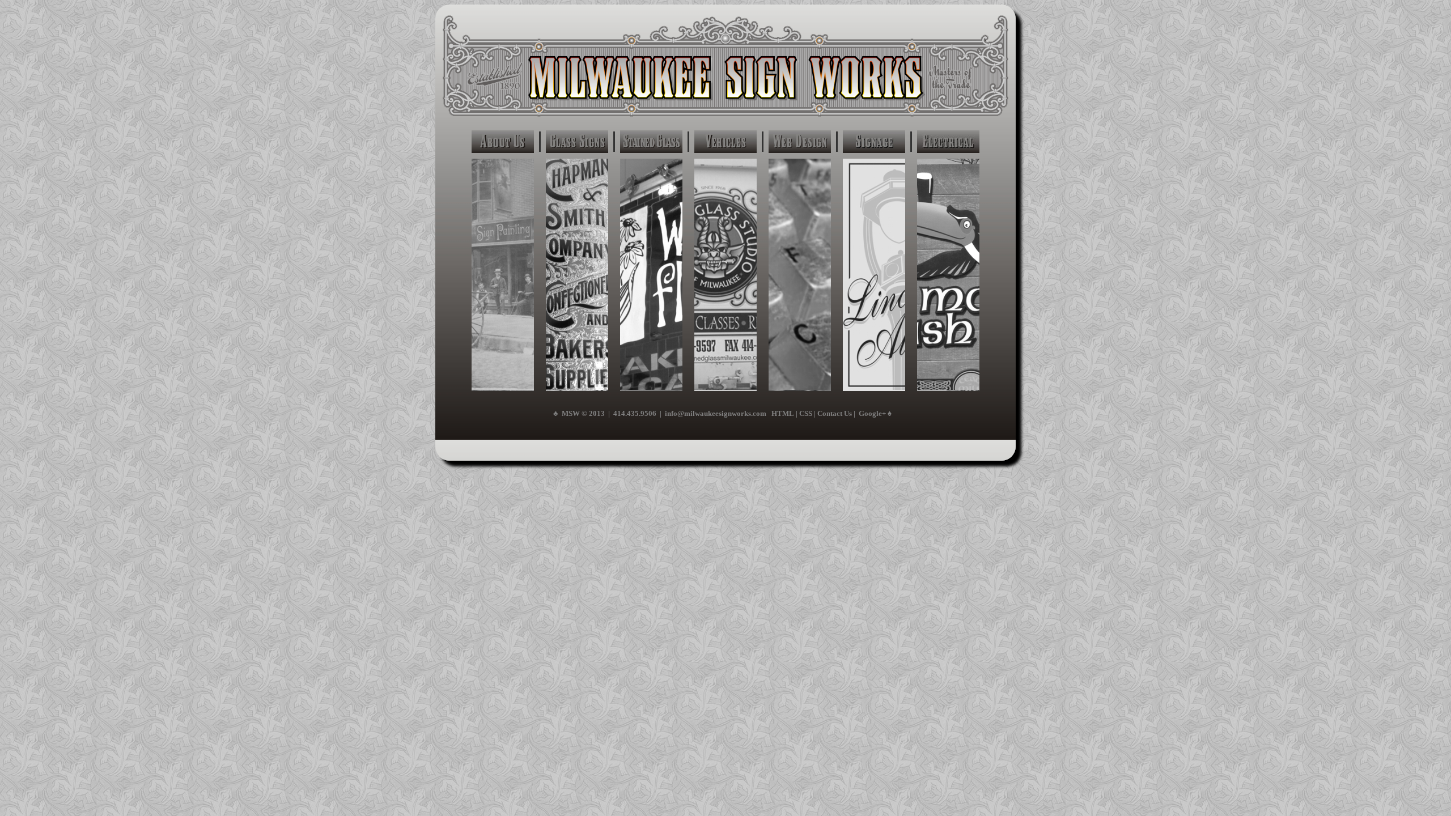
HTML (782, 413)
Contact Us (834, 413)
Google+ (872, 413)
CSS (805, 413)
